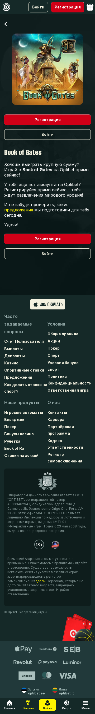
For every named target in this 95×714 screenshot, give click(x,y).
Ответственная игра (68, 390)
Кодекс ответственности (65, 443)
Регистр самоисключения (65, 457)
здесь (40, 581)
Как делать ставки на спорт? (25, 387)
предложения (18, 209)
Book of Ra (14, 448)
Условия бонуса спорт (63, 366)
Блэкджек (14, 419)
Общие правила (63, 334)
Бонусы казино (19, 434)
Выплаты (13, 348)
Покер (54, 348)
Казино (11, 363)
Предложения (18, 377)
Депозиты (14, 356)
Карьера (56, 419)
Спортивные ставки (24, 370)
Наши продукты (21, 402)
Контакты (57, 412)
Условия (56, 324)
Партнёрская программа (61, 429)
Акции (54, 341)
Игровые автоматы (23, 412)
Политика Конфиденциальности (69, 379)
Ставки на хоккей (21, 455)
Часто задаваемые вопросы (18, 324)
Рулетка (12, 441)
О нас (54, 402)
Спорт (54, 355)
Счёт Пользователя (24, 341)
